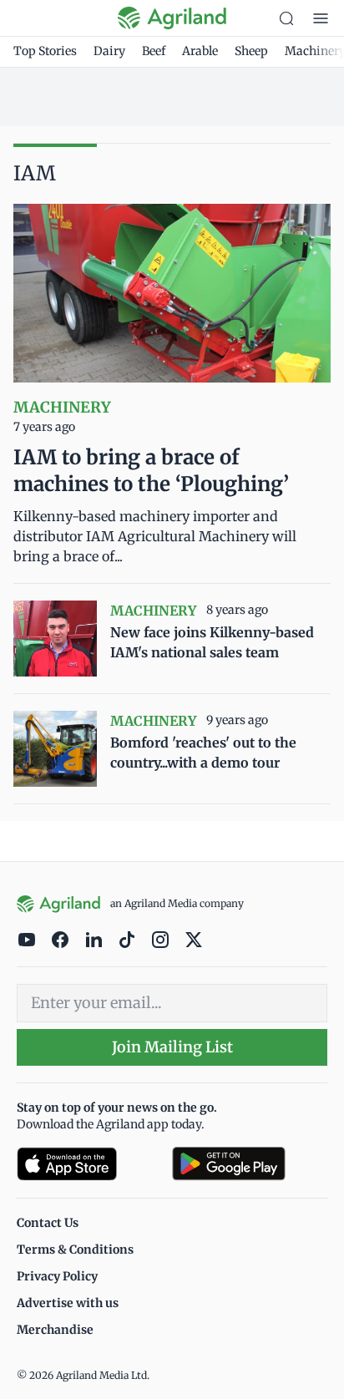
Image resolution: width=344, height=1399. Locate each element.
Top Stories (45, 50)
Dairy (109, 50)
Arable (200, 50)
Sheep (251, 50)
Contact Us (47, 1222)
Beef (153, 50)
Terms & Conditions (75, 1249)
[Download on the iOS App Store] (88, 1164)
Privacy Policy (57, 1276)
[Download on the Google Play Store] (249, 1164)
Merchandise (55, 1329)
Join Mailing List (172, 1047)
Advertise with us (68, 1302)
